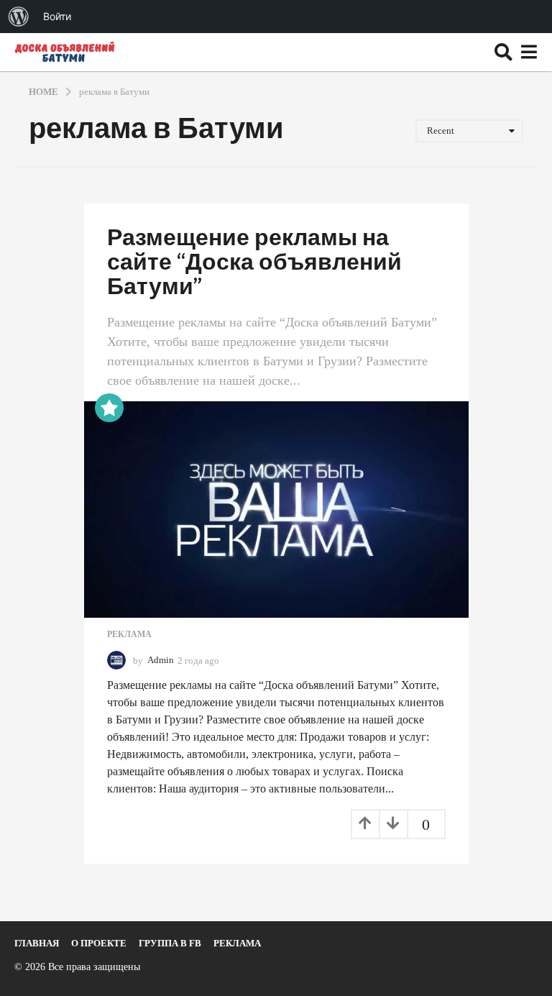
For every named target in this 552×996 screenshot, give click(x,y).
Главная (36, 943)
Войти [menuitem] (57, 16)
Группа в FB (170, 943)
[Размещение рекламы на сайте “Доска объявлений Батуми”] (276, 509)
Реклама (129, 634)
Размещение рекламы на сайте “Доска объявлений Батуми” (254, 263)
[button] (503, 51)
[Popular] (109, 407)
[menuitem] (18, 16)
